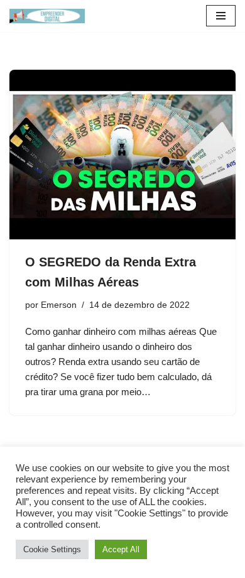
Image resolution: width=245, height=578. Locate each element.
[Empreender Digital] (47, 16)
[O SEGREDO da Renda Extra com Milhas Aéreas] (122, 154)
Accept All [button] (120, 549)
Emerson (59, 305)
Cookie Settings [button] (52, 549)
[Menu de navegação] (221, 15)
